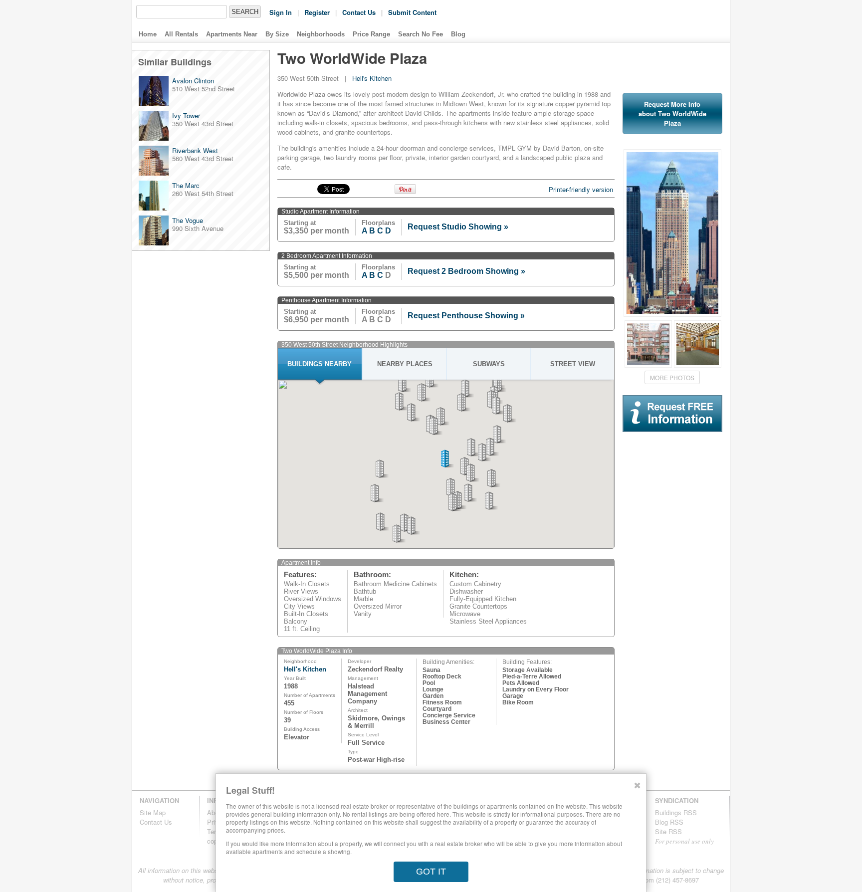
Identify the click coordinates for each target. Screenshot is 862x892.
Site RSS (668, 831)
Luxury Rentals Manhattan (660, 20)
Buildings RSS (676, 812)
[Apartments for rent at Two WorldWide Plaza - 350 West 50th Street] (672, 314)
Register (317, 12)
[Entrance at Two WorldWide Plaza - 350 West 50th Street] (648, 344)
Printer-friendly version (581, 189)
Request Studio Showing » (458, 227)
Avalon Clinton (193, 80)
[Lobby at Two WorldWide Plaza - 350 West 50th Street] (697, 344)
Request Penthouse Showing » (466, 315)
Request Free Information (660, 431)
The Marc (186, 185)
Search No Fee (420, 34)
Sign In (280, 12)
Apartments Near (231, 34)
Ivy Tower (186, 115)
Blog (458, 34)
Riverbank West (195, 150)
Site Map (153, 812)
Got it (431, 872)
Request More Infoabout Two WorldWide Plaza (672, 113)
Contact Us (359, 12)
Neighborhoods (321, 34)
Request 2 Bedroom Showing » (466, 271)
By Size (277, 34)
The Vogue (187, 220)
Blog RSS (669, 822)
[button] (453, 487)
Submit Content (412, 12)
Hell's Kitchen (372, 78)
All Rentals (181, 34)
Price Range (371, 34)
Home (148, 34)
